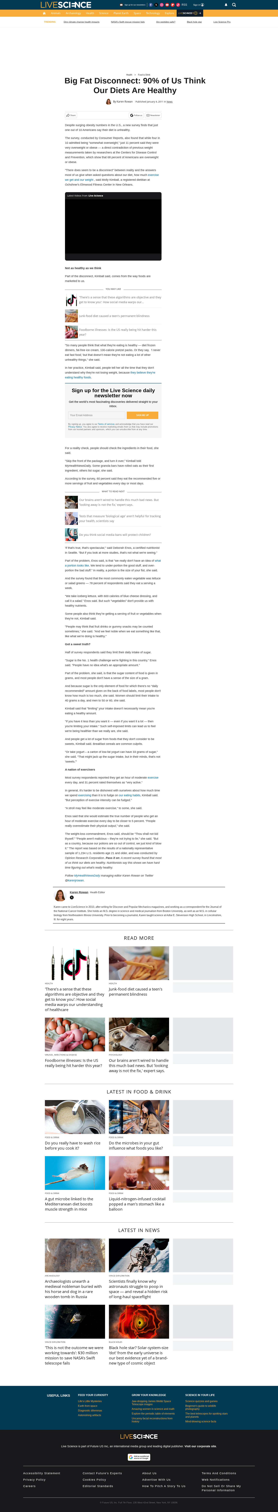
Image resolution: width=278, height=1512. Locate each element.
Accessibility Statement (41, 1473)
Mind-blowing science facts (200, 1421)
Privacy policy (34, 1479)
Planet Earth (121, 13)
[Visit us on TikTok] (178, 5)
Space (137, 13)
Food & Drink (144, 75)
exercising (84, 795)
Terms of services (106, 424)
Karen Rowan (125, 101)
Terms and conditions (219, 1473)
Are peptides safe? (165, 22)
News (170, 101)
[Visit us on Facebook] (151, 5)
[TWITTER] (72, 897)
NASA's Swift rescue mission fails (128, 22)
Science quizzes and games (201, 1401)
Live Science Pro (222, 22)
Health (90, 13)
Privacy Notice (75, 427)
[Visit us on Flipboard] (173, 5)
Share (73, 115)
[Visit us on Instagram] (162, 5)
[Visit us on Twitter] (156, 5)
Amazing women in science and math (153, 1409)
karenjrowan (76, 880)
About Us (149, 1473)
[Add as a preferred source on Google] (139, 1457)
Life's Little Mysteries (90, 1401)
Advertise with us (156, 1479)
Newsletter (155, 115)
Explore (169, 13)
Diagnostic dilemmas (90, 1410)
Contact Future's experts (102, 1473)
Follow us (138, 115)
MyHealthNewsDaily (87, 875)
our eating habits (129, 795)
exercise (153, 777)
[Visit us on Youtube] (167, 5)
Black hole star (194, 22)
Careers (29, 1486)
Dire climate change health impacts (81, 22)
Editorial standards (98, 1486)
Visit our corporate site (200, 1446)
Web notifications (216, 1479)
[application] (113, 226)
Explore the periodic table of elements (153, 1413)
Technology (153, 13)
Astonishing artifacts (89, 1415)
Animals (56, 13)
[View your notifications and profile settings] (226, 5)
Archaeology (73, 13)
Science (103, 13)
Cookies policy (94, 1479)
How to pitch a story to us (164, 1486)
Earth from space (87, 1406)
